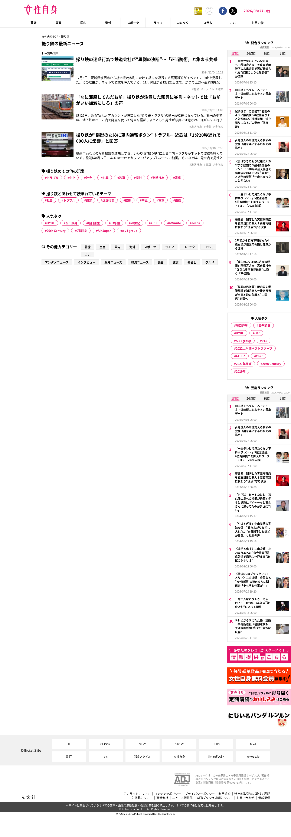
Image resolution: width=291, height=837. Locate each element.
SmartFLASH (216, 756)
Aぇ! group (129, 230)
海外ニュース (113, 262)
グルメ (209, 262)
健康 (176, 262)
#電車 (207, 165)
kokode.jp (252, 756)
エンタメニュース (57, 262)
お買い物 (258, 22)
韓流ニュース (140, 262)
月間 (283, 53)
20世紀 (135, 223)
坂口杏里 (94, 223)
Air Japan (104, 230)
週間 (267, 53)
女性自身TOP (50, 36)
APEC (154, 223)
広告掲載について (141, 798)
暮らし (191, 262)
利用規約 (224, 794)
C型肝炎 (81, 230)
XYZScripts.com (166, 813)
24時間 (251, 53)
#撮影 (207, 127)
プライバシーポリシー (200, 794)
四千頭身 (71, 223)
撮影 (139, 177)
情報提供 (264, 798)
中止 (72, 177)
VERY (142, 744)
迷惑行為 (158, 177)
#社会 (195, 89)
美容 (161, 262)
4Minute (175, 223)
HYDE (51, 223)
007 (257, 333)
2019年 (241, 371)
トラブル (53, 177)
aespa (196, 223)
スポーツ (133, 22)
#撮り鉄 (218, 127)
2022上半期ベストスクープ (254, 348)
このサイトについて (137, 794)
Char (259, 356)
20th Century (56, 230)
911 (264, 341)
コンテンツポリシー (167, 794)
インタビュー (86, 262)
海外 (108, 22)
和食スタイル (142, 756)
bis (106, 756)
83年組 (115, 223)
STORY (179, 744)
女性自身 (179, 756)
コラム (207, 22)
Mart (253, 744)
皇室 (58, 22)
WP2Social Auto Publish (129, 813)
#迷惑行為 (195, 127)
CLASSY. (105, 744)
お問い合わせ (245, 798)
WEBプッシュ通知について (215, 798)
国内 (83, 22)
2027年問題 (244, 364)
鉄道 (122, 177)
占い (233, 22)
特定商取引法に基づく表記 (252, 794)
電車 (178, 177)
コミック (183, 22)
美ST (69, 756)
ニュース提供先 (182, 798)
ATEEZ (240, 356)
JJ (68, 744)
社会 (89, 177)
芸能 (33, 22)
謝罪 (105, 177)
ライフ (158, 22)
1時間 (235, 53)
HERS (216, 744)
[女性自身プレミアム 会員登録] (198, 10)
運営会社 (162, 798)
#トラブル (207, 89)
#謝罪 (219, 89)
